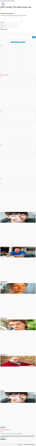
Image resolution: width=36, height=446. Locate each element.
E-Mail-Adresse (3, 25)
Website (1, 27)
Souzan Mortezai (3, 354)
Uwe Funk (2, 390)
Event (3, 3)
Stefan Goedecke (3, 281)
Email (1, 431)
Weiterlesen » (2, 282)
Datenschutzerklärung (29, 444)
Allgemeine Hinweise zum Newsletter (15, 433)
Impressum (20, 444)
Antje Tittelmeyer (3, 318)
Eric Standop (3, 427)
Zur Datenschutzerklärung (4, 433)
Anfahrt (3, 4)
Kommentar (2, 22)
